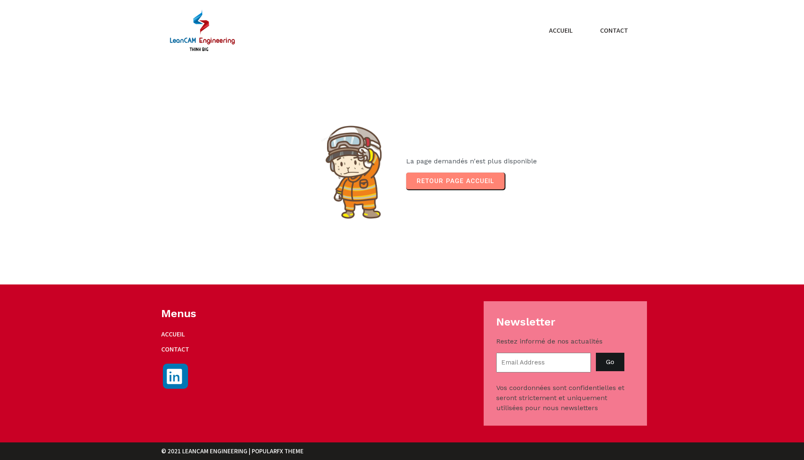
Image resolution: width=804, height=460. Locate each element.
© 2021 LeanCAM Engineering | (206, 451)
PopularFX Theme (278, 451)
